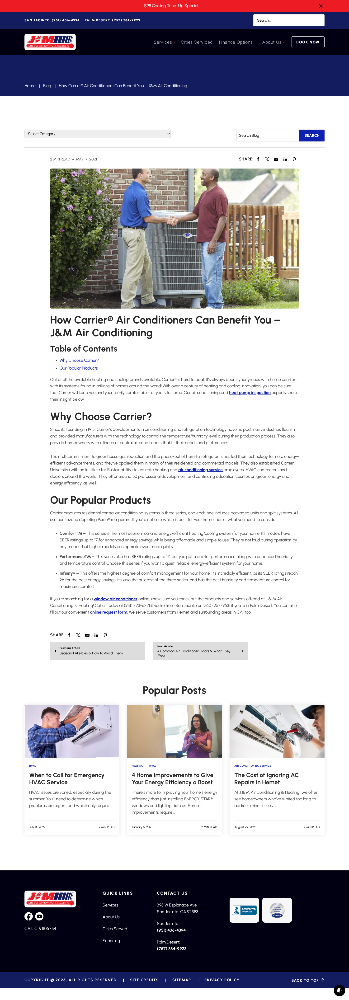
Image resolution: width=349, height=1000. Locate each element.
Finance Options (236, 42)
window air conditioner (115, 598)
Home (30, 85)
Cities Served (115, 928)
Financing (111, 940)
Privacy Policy (222, 980)
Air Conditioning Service (252, 765)
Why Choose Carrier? (79, 360)
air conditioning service (200, 469)
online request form (108, 612)
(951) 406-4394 (52, 20)
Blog (47, 85)
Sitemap (181, 980)
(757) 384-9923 (112, 20)
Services (163, 42)
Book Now (308, 42)
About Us (272, 42)
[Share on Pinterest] (294, 159)
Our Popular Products (79, 368)
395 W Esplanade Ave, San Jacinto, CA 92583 (177, 908)
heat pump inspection (250, 392)
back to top (306, 980)
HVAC (33, 765)
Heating (137, 765)
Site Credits (144, 980)
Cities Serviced (197, 42)
